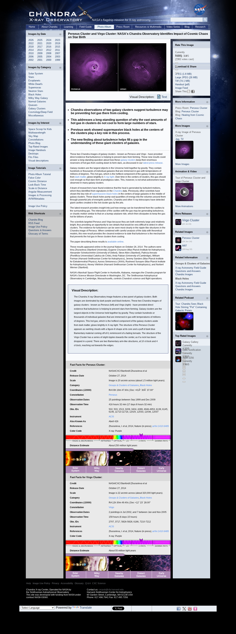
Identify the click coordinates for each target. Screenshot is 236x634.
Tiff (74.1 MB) (182, 81)
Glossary (79, 583)
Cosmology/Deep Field (40, 112)
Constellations (36, 139)
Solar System (35, 73)
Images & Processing (39, 195)
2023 (57, 40)
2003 (57, 56)
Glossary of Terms (38, 233)
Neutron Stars (35, 91)
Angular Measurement (40, 191)
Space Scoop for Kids (40, 129)
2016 (48, 46)
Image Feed (181, 88)
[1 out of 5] (176, 59)
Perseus (113, 395)
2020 (48, 43)
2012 (48, 50)
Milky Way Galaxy (38, 98)
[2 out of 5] (176, 63)
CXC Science (99, 583)
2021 (39, 43)
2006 (31, 56)
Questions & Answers (39, 230)
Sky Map (33, 136)
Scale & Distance (37, 188)
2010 (31, 53)
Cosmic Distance (37, 181)
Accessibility (67, 583)
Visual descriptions (38, 160)
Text (164, 96)
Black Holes (34, 94)
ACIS (111, 416)
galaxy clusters (128, 160)
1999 (57, 60)
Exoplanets (34, 80)
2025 (39, 40)
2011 (57, 50)
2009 (39, 53)
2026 (31, 40)
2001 (39, 60)
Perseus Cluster (198, 108)
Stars (31, 77)
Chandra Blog (35, 219)
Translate (86, 607)
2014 (31, 50)
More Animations (184, 206)
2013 (39, 50)
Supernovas (34, 87)
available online (115, 241)
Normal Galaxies (37, 101)
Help (28, 583)
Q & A (88, 583)
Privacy (55, 583)
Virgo (111, 507)
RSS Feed (33, 223)
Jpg (177, 139)
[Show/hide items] (60, 34)
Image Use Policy (37, 206)
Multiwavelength (37, 132)
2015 (57, 46)
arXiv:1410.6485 (160, 426)
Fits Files (33, 157)
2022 (31, 43)
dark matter (80, 177)
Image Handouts (37, 150)
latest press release (153, 163)
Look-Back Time (37, 184)
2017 (39, 46)
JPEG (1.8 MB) (183, 74)
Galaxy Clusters (37, 108)
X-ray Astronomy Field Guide (190, 267)
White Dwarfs (35, 84)
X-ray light (109, 177)
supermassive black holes (105, 194)
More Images (182, 164)
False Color (34, 177)
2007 (57, 53)
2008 (48, 53)
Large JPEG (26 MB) (186, 77)
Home (32, 26)
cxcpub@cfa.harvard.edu (111, 589)
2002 (31, 60)
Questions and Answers (188, 271)
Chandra (117, 191)
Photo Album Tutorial (39, 174)
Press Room (123, 26)
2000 (48, 60)
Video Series (173, 26)
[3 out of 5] (176, 66)
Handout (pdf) (182, 84)
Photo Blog (34, 143)
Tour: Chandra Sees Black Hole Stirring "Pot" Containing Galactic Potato (191, 307)
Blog (187, 26)
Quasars (32, 105)
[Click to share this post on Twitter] (188, 92)
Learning (68, 26)
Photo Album (104, 26)
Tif (182, 139)
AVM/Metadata (36, 198)
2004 (48, 56)
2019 (57, 43)
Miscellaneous (36, 115)
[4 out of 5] (176, 69)
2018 (31, 46)
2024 (48, 40)
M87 (184, 245)
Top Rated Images (38, 146)
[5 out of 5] (176, 72)
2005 (39, 56)
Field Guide (85, 26)
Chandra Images (184, 274)
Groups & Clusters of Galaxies (124, 385)
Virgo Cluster (190, 220)
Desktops (33, 153)
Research (200, 26)
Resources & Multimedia (148, 26)
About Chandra (49, 26)
